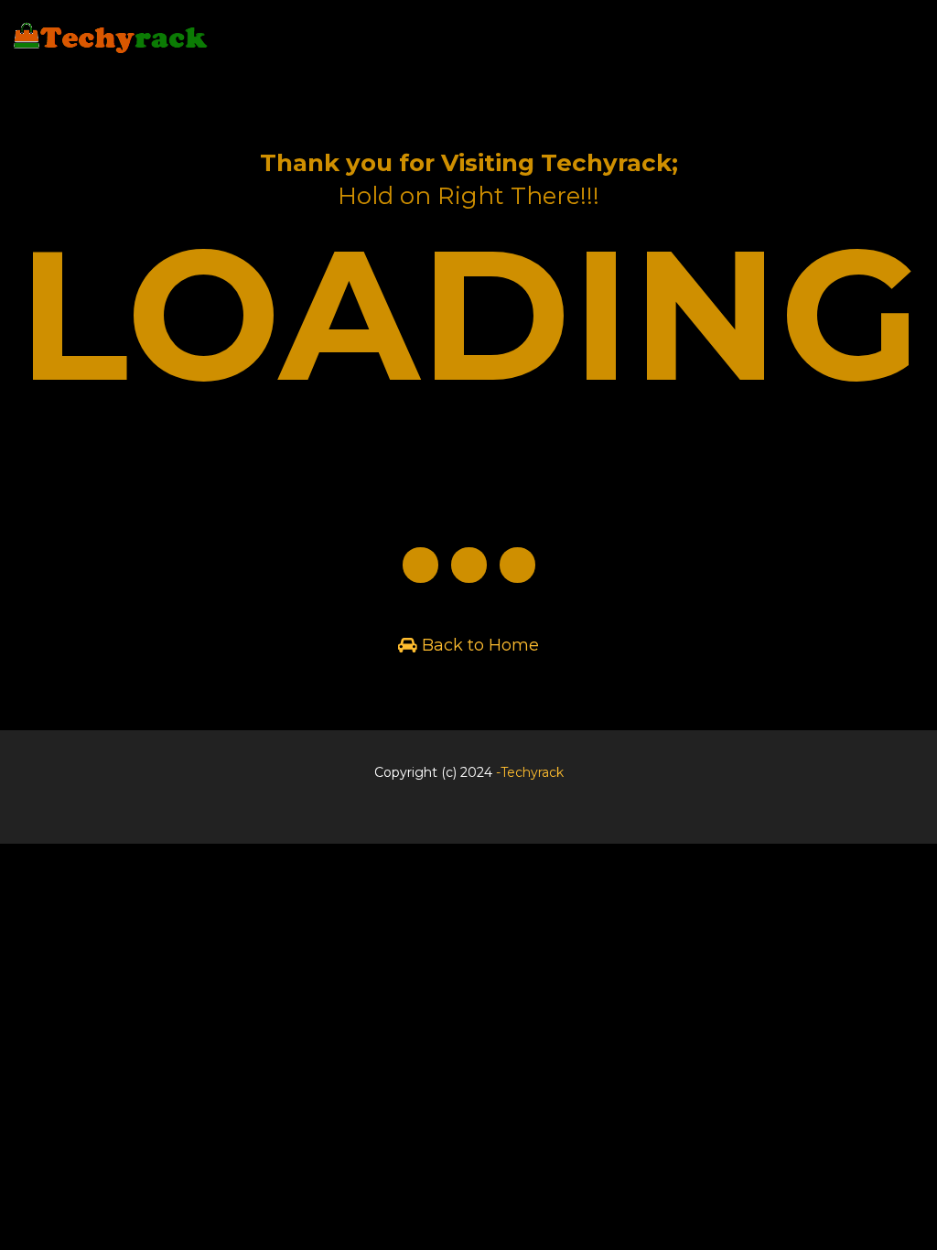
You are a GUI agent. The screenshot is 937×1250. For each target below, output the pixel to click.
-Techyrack (530, 772)
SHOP (895, 46)
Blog (465, 819)
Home (827, 46)
